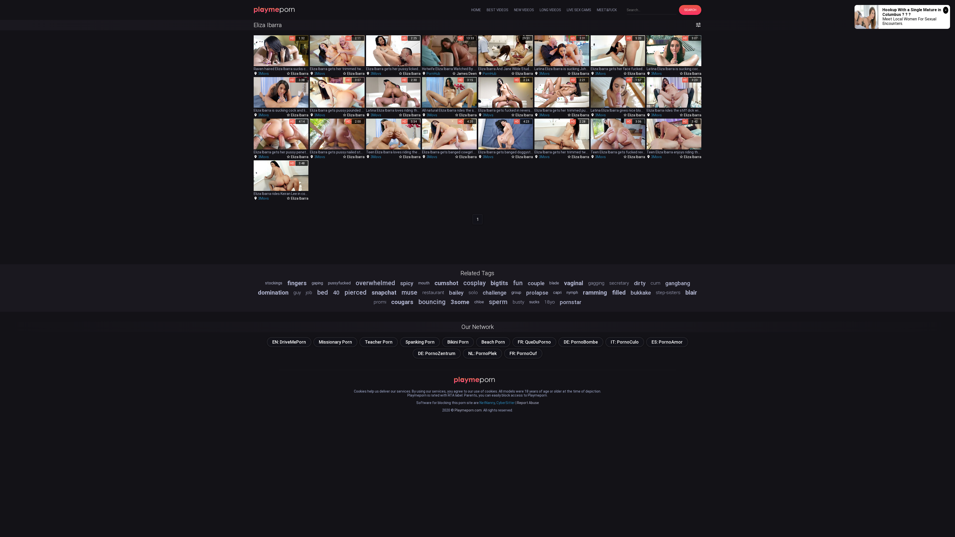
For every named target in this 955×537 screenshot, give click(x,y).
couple (536, 283)
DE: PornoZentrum (436, 353)
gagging (596, 283)
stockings (273, 283)
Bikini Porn (458, 342)
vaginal (573, 283)
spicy (406, 283)
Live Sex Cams (579, 10)
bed (322, 292)
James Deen (467, 74)
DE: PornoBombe (581, 342)
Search (690, 10)
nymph (572, 292)
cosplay (474, 283)
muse (409, 292)
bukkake (641, 292)
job (309, 292)
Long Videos (550, 10)
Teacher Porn (378, 342)
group (516, 292)
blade (554, 283)
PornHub (433, 74)
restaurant (433, 292)
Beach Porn (493, 342)
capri (557, 292)
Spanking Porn (419, 342)
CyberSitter (505, 403)
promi (380, 302)
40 (336, 292)
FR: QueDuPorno (534, 342)
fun (518, 283)
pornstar (570, 302)
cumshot (446, 283)
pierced (355, 292)
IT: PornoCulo (625, 342)
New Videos (524, 10)
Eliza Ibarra (299, 74)
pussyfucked (339, 283)
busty (518, 302)
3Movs (263, 74)
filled (619, 292)
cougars (402, 302)
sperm (498, 302)
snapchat (384, 292)
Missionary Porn (335, 342)
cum (655, 283)
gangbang (677, 283)
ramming (595, 292)
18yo (549, 302)
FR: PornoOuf (523, 353)
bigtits (499, 283)
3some (460, 302)
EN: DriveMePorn (289, 342)
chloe (479, 302)
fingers (297, 283)
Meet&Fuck (607, 10)
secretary (619, 283)
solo (473, 292)
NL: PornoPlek (482, 353)
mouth (424, 283)
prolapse (537, 292)
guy (297, 292)
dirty (640, 283)
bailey (456, 292)
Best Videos (497, 10)
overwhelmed (375, 283)
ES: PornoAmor (667, 342)
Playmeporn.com (468, 410)
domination (273, 292)
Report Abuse (528, 403)
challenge (494, 292)
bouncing (432, 302)
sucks (534, 302)
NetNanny (487, 403)
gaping (317, 283)
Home (476, 10)
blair (691, 292)
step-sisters (668, 292)
